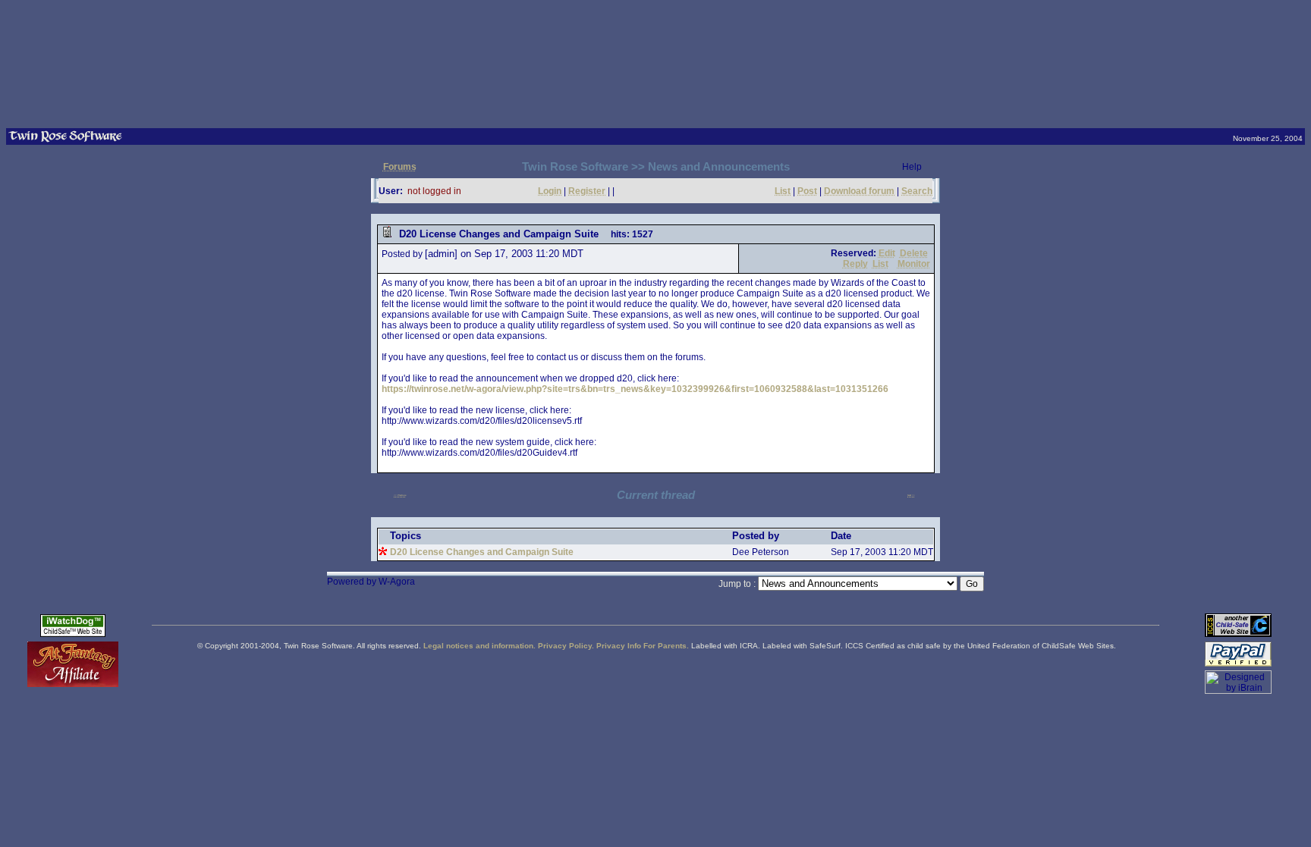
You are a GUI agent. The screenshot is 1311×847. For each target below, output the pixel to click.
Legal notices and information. (479, 646)
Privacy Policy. (566, 646)
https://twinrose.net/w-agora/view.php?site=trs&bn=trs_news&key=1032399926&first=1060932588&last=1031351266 (635, 389)
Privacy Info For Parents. (642, 646)
